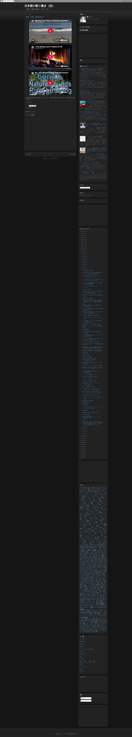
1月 (84, 433)
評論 (94, 618)
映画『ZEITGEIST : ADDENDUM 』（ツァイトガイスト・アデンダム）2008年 (93, 392)
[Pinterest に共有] (35, 106)
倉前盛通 (91, 594)
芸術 (86, 558)
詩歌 (93, 570)
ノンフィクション (92, 526)
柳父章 (103, 627)
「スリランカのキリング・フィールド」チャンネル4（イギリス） (93, 407)
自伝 (105, 573)
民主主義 (104, 625)
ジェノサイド (96, 511)
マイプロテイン (83, 666)
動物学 (82, 605)
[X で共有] (32, 106)
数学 (92, 587)
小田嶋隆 (100, 580)
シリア (83, 515)
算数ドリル (98, 569)
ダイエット (83, 519)
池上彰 (88, 598)
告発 (87, 565)
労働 (99, 630)
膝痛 (102, 615)
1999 (83, 457)
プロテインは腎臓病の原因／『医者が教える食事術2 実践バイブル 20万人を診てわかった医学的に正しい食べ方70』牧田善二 (96, 150)
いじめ (91, 497)
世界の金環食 (86, 329)
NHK (94, 490)
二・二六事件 (97, 609)
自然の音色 (29, 102)
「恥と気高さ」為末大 (88, 270)
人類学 (83, 587)
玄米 (90, 561)
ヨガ (95, 539)
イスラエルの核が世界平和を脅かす (91, 315)
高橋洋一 (102, 564)
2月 (84, 431)
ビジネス (104, 527)
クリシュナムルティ (100, 506)
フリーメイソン (101, 530)
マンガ (104, 535)
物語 (94, 620)
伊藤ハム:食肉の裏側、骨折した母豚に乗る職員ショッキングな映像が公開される (92, 302)
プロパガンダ (83, 531)
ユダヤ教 (90, 539)
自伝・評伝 (84, 574)
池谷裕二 (94, 598)
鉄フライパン (93, 600)
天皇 (98, 600)
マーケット (92, 532)
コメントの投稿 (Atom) (51, 158)
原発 (85, 561)
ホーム (50, 154)
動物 (105, 604)
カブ (86, 504)
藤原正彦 (83, 604)
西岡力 (91, 591)
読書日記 (102, 607)
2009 (83, 440)
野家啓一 (89, 627)
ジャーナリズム (94, 514)
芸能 (90, 558)
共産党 (87, 556)
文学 (81, 622)
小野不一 (90, 16)
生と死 (89, 589)
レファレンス (94, 543)
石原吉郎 (87, 592)
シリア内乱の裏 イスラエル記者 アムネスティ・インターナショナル (93, 280)
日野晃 (102, 611)
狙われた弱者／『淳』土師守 (88, 171)
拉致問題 (103, 630)
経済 (105, 557)
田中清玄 (104, 600)
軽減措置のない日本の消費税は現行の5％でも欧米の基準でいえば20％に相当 (92, 348)
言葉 (98, 561)
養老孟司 (87, 629)
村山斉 (82, 595)
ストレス (97, 516)
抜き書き (94, 614)
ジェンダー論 (90, 512)
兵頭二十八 (88, 623)
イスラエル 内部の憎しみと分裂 (91, 341)
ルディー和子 (89, 542)
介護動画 (103, 550)
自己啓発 (87, 573)
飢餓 (101, 554)
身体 (82, 586)
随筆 (89, 587)
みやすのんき (82, 538)
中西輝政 (91, 599)
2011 (83, 436)
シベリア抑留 (85, 514)
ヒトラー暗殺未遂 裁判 (88, 386)
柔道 (99, 577)
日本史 (91, 611)
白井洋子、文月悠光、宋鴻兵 (89, 380)
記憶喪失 (97, 554)
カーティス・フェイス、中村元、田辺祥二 (93, 365)
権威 (94, 560)
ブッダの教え (88, 530)
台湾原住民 (100, 595)
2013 (83, 250)
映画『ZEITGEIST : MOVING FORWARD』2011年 (90, 359)
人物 (105, 586)
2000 (83, 454)
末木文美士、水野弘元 (88, 400)
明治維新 (84, 626)
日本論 (97, 611)
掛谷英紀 (90, 552)
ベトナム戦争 (97, 531)
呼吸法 (103, 561)
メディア (93, 538)
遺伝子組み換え (85, 546)
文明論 (102, 622)
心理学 (104, 583)
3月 (84, 429)
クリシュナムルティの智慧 (86, 649)
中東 (101, 599)
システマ (104, 512)
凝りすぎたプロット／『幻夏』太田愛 (90, 162)
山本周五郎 (92, 569)
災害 (81, 568)
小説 (94, 580)
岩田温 (104, 553)
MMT (90, 490)
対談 (90, 595)
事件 (103, 570)
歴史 (88, 630)
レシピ (102, 542)
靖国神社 (98, 627)
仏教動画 (89, 620)
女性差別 (100, 578)
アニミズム (102, 493)
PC (98, 490)
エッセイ (88, 503)
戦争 (105, 592)
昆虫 (82, 566)
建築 (86, 560)
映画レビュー (95, 547)
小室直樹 (88, 580)
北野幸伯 (88, 625)
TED (105, 490)
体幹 (87, 595)
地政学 (83, 598)
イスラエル (97, 497)
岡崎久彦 (86, 549)
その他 (104, 518)
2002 (83, 450)
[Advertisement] (93, 45)
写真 (86, 575)
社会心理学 (96, 575)
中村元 (96, 599)
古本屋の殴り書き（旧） (39, 5)
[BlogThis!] (31, 106)
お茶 (83, 504)
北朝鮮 (82, 625)
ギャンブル (103, 504)
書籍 (82, 579)
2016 (83, 243)
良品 (101, 629)
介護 (98, 550)
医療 (97, 546)
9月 (84, 260)
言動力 (81, 646)
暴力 (101, 623)
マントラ (84, 537)
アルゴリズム (89, 496)
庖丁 (97, 623)
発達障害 (87, 614)
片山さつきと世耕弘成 (88, 298)
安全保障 (100, 543)
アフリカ (99, 494)
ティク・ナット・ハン (94, 520)
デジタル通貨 (93, 523)
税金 (102, 591)
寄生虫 (88, 554)
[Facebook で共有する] (34, 106)
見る (98, 560)
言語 (94, 561)
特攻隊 (104, 605)
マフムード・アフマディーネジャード (92, 535)
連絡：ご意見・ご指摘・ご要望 (87, 661)
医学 (92, 546)
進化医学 (89, 586)
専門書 (93, 592)
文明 (98, 622)
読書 (95, 607)
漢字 (104, 552)
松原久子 (101, 581)
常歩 (85, 583)
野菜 (94, 627)
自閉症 (90, 574)
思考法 (103, 569)
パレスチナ (96, 527)
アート (103, 491)
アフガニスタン (91, 494)
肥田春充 (93, 615)
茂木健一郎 (90, 626)
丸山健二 (99, 553)
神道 (105, 584)
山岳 (81, 569)
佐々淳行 (86, 566)
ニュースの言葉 (83, 526)
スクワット (98, 515)
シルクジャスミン (90, 515)
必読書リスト (83, 641)
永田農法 (103, 547)
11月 (84, 256)
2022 (83, 231)
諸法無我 (94, 578)
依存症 (94, 544)
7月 (84, 264)
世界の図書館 (89, 588)
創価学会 (85, 594)
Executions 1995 (87, 289)
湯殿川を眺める (86, 402)
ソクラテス (99, 518)
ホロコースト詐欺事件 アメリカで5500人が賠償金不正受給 (92, 283)
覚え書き (82, 552)
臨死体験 (84, 630)
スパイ (83, 518)
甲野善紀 (82, 564)
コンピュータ (84, 510)
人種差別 (99, 586)
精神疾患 (85, 591)
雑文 (89, 568)
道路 (95, 605)
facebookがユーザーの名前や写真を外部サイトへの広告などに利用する (92, 273)
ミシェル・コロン (92, 537)
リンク (81, 542)
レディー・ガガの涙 (87, 378)
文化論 (103, 620)
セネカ (94, 518)
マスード (91, 534)
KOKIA (85, 490)
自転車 (93, 573)
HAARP (86, 488)
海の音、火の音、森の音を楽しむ (91, 412)
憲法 (89, 560)
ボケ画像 (104, 531)
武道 (96, 619)
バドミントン (88, 527)
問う (85, 627)
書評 (89, 578)
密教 (100, 625)
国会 (92, 565)
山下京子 (103, 568)
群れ (101, 557)
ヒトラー (93, 528)
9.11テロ (82, 487)
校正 (104, 562)
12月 (84, 254)
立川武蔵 (93, 629)
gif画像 (81, 488)
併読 (81, 623)
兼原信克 (81, 560)
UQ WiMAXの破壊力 (87, 356)
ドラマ (104, 523)
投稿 (83, 698)
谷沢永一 (97, 597)
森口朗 (100, 584)
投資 (99, 602)
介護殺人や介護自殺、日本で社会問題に (92, 350)
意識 (99, 544)
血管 (93, 558)
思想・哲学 (82, 570)
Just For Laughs (93, 488)
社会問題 (102, 575)
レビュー (87, 543)
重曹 (102, 577)
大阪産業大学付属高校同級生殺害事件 (95, 101)
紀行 (92, 554)
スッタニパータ (89, 516)
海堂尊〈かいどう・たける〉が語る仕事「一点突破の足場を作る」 (92, 292)
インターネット (94, 499)
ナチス (81, 524)
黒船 (102, 565)
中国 (86, 599)
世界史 (95, 588)
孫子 (105, 594)
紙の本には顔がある (85, 91)
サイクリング (92, 510)
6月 (84, 266)
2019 (83, 237)
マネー (104, 534)
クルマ (99, 507)
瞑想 (86, 631)
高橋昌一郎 (97, 564)
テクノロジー (92, 522)
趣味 (84, 577)
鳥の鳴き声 (86, 600)
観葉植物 (88, 553)
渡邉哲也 (87, 602)
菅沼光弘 (98, 587)
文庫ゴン (86, 622)
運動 (85, 547)
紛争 (99, 620)
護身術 (86, 562)
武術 (85, 619)
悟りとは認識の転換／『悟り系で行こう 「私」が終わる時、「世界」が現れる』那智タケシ (93, 112)
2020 (83, 235)
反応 (101, 614)
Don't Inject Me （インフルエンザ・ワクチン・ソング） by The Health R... (92, 389)
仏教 (84, 620)
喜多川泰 (83, 554)
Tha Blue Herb (85, 491)
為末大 (84, 419)
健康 (97, 558)
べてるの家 (90, 531)
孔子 (90, 562)
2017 (83, 241)
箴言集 (93, 631)
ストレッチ (103, 516)
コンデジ (104, 508)
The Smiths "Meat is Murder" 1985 (91, 395)
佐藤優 (91, 566)
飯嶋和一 (88, 615)
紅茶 (86, 564)
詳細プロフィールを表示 (93, 19)
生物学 (102, 589)
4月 (84, 427)
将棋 (83, 580)
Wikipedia (99, 491)
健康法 (102, 558)
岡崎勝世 (92, 549)
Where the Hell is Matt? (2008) (90, 376)
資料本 (98, 570)
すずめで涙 (85, 404)
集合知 (94, 577)
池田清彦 (100, 598)
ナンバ (87, 524)
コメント (84, 700)
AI (87, 487)
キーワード (95, 504)
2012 (83, 252)
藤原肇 (88, 604)
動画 (30, 108)
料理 (97, 629)
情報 (88, 583)
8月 (84, 262)
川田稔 (100, 592)
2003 (83, 448)
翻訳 (96, 625)
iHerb (81, 664)
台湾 (95, 595)
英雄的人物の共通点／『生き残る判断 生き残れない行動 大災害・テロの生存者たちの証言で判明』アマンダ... (93, 423)
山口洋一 (86, 569)
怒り (95, 602)
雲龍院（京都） (86, 354)
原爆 (81, 561)
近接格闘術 (86, 557)
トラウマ (99, 523)
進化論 (94, 586)
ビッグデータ (85, 528)
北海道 (105, 623)
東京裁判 (104, 602)
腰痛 (105, 565)
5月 (84, 268)
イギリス (86, 497)
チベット (93, 519)
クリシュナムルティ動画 (89, 507)
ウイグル (89, 501)
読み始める (86, 607)
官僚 (94, 552)
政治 (84, 589)
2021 (83, 233)
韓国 (94, 553)
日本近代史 (83, 611)
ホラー (87, 532)
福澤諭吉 (101, 619)
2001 (83, 452)
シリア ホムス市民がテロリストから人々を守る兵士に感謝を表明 (93, 339)
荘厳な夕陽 (85, 352)
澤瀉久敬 (81, 631)
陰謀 (102, 546)
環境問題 (82, 553)
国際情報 (96, 565)
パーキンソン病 (102, 526)
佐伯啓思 (98, 566)
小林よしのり (89, 581)
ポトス (82, 532)
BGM (90, 487)
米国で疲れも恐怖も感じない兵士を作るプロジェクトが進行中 (93, 312)
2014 (83, 248)
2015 (83, 246)
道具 (92, 605)
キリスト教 (83, 506)
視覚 (89, 570)
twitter (92, 491)
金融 (93, 557)
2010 (83, 438)
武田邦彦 (90, 619)
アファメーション (83, 494)
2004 (83, 446)
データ (85, 522)
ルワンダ (96, 542)
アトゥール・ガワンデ (93, 493)
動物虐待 (88, 605)
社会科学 (90, 575)
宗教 (88, 577)
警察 (83, 558)
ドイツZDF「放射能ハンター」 (90, 374)
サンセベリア (100, 510)
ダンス (88, 519)
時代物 (102, 572)
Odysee (82, 671)
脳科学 (92, 612)
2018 (83, 239)
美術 (98, 615)
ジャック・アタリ (102, 514)
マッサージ (98, 534)
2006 (83, 444)
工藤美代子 (94, 562)
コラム (84, 508)
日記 (104, 609)
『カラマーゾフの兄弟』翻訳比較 (94, 136)
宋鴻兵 (97, 594)
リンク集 (82, 639)
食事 (99, 583)
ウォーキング (96, 501)
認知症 (87, 612)
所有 (105, 577)
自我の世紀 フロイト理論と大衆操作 (92, 324)
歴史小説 (94, 630)
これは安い (98, 508)
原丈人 (103, 560)
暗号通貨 (84, 544)
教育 (91, 556)
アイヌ (81, 493)
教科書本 (97, 556)
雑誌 (85, 568)
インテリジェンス (88, 500)
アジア (85, 493)
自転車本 (100, 573)
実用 (101, 574)
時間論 (96, 572)
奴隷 (91, 602)
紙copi (81, 669)
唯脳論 (81, 629)
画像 (91, 550)
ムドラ (87, 538)
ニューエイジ (93, 524)
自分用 (81, 659)
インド (96, 500)
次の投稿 (28, 154)
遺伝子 (104, 544)
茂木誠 (96, 626)
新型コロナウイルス (86, 584)
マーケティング (100, 532)
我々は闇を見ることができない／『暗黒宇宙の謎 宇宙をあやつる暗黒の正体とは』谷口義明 (93, 69)
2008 (83, 442)
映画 (89, 547)
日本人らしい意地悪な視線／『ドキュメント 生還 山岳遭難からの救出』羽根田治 (95, 125)
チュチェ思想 (99, 519)
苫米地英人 (87, 609)
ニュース (100, 524)
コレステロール (92, 508)
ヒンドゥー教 (100, 528)
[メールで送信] (29, 106)
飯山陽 (82, 615)
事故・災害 (82, 572)
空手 (98, 557)
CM (104, 487)
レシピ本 (81, 543)
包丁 (93, 623)
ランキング (100, 539)
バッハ (81, 527)
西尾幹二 (97, 591)
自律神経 (96, 574)
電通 (82, 602)
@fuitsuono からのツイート (86, 195)
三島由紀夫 (95, 568)
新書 (94, 584)
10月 (84, 258)
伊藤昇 (90, 544)
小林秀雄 (96, 581)
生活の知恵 (96, 589)
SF (101, 490)
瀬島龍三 (102, 588)
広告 (100, 562)
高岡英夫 (91, 564)
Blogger (95, 487)
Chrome (100, 487)
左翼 (103, 566)
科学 (85, 550)
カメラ (90, 504)
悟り (81, 562)
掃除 (102, 594)
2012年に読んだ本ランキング (87, 80)
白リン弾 (103, 612)
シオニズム (97, 512)
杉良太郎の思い (86, 414)
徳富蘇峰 (100, 605)
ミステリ (102, 537)
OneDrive (82, 654)
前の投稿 (72, 154)
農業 (98, 612)
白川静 (81, 614)
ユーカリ (85, 539)
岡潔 (81, 549)
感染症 (98, 552)
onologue (82, 644)
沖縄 (102, 549)
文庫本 (92, 622)
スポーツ (88, 518)
